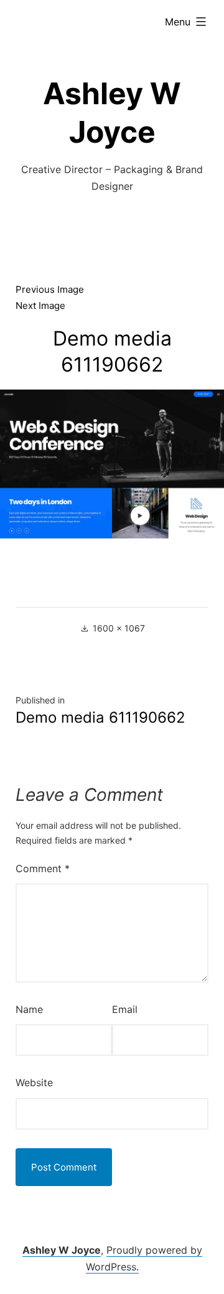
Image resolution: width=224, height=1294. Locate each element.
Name (29, 1009)
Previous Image (50, 289)
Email (125, 1009)
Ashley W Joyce (61, 1250)
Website (34, 1082)
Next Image (40, 305)
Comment (43, 868)
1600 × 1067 (119, 628)
